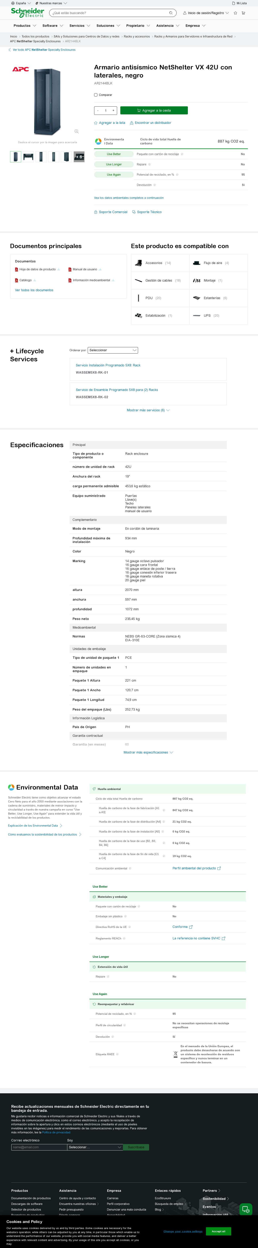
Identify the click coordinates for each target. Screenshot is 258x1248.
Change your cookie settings (183, 1231)
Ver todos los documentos (34, 290)
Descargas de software (27, 1204)
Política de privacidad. (56, 1132)
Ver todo (44, 49)
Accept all (218, 1231)
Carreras (113, 1198)
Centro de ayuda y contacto (77, 1198)
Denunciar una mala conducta (126, 1209)
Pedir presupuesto (71, 1209)
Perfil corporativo (118, 1204)
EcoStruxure (163, 1198)
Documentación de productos (31, 1198)
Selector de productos (26, 1209)
